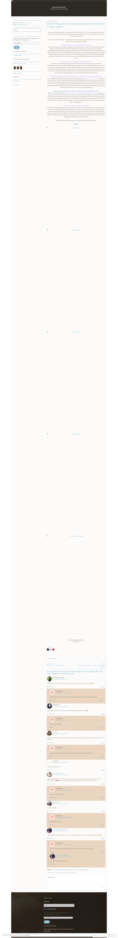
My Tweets (16, 84)
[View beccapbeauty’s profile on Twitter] (15, 68)
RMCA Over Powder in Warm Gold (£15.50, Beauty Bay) (76, 61)
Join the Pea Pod (50, 909)
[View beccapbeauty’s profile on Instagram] (18, 68)
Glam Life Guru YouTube (91, 78)
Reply (102, 686)
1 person (52, 686)
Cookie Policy (26, 935)
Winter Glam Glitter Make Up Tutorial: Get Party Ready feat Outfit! (91, 665)
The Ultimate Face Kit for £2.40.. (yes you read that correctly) (82, 93)
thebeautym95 (57, 802)
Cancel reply (73, 872)
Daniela (55, 732)
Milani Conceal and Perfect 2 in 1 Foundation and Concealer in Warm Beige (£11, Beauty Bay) (76, 76)
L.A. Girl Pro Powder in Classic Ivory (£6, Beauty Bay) (76, 45)
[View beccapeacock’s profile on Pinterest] (21, 68)
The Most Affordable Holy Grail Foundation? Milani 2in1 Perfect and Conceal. (70, 869)
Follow (16, 47)
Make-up (54, 658)
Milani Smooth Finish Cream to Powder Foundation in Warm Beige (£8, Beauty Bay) (76, 91)
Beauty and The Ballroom (59, 829)
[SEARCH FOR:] (27, 30)
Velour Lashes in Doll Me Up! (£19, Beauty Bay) (76, 105)
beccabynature (59, 7)
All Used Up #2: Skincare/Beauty (55, 664)
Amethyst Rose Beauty (62, 872)
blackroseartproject (58, 773)
